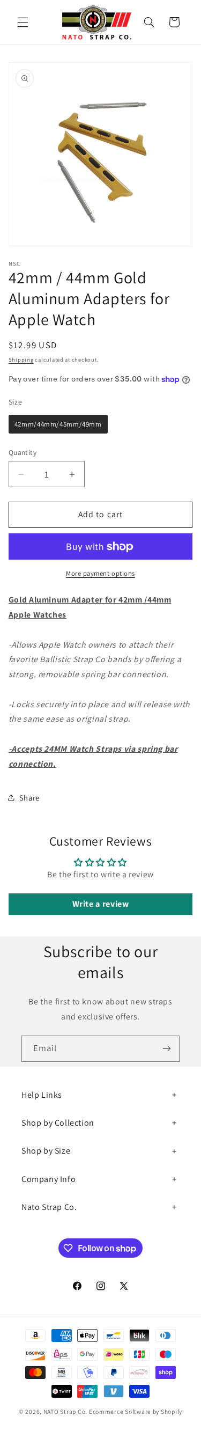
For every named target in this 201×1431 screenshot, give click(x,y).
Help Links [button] (41, 1094)
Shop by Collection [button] (57, 1122)
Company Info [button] (48, 1179)
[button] (22, 22)
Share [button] (29, 797)
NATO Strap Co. (65, 1411)
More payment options (100, 573)
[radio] (58, 424)
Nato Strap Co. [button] (49, 1207)
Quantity (22, 452)
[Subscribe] (166, 1049)
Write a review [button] (100, 903)
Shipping (21, 359)
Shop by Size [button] (45, 1150)
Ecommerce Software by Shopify (135, 1411)
